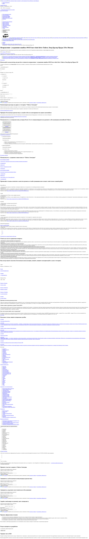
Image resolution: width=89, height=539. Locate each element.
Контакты (4, 416)
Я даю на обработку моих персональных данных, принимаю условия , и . (24, 102)
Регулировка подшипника (7, 406)
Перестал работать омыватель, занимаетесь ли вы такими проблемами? (12, 243)
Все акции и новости (4, 155)
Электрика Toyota (5, 390)
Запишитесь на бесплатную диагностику (7, 53)
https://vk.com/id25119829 (4, 225)
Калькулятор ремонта (4, 10)
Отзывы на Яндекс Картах (7, 413)
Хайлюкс (4, 368)
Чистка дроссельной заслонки (7, 404)
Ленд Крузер (4, 369)
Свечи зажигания (5, 359)
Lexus (3, 405)
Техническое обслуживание (7, 361)
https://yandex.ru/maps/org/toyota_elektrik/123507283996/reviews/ (18, 190)
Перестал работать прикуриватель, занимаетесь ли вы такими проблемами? (13, 250)
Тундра (3, 376)
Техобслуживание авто (4, 364)
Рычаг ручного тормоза (6, 400)
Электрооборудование (6, 391)
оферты (34, 102)
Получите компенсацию (6, 110)
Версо (3, 383)
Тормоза (4, 355)
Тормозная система (5, 394)
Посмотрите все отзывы (4, 236)
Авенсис (4, 380)
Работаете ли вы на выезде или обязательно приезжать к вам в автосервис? (13, 253)
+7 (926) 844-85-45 (3, 9)
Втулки (3, 358)
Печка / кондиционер (6, 354)
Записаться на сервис (4, 101)
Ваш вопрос (2, 507)
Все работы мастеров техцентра (8, 415)
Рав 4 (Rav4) (4, 374)
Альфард (4, 378)
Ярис (3, 384)
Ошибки (4, 348)
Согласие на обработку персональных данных (10, 422)
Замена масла (5, 362)
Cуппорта (4, 352)
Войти (3, 3)
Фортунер (4, 366)
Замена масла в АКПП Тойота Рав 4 (8, 407)
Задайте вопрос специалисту (5, 134)
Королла (3, 382)
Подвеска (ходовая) (5, 395)
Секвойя (3, 375)
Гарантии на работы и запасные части (9, 417)
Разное (4, 351)
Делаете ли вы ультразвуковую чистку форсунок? (9, 256)
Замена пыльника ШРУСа (7, 399)
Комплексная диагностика (7, 396)
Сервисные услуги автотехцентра (6, 386)
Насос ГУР (4, 403)
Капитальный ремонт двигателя (8, 388)
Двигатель (4, 353)
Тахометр (4, 350)
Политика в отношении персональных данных (10, 424)
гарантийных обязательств (41, 102)
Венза (3, 377)
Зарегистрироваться (5, 2)
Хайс (3, 379)
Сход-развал (4, 397)
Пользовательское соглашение (7, 423)
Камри (3, 381)
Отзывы (3, 412)
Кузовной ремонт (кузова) (7, 398)
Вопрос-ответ (4, 411)
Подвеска (4, 356)
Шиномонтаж (4, 393)
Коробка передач (5, 349)
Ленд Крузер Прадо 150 (6, 373)
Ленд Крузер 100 (5, 370)
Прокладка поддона (5, 402)
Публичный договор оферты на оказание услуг (10, 420)
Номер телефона (3, 97)
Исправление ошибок (6, 392)
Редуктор (4, 401)
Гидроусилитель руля (6, 357)
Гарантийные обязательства (7, 421)
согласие (5, 102)
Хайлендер (4, 367)
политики (31, 102)
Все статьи (2, 315)
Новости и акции (5, 410)
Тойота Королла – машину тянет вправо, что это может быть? (10, 240)
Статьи (3, 414)
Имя (1, 94)
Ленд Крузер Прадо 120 (6, 372)
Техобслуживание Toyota (6, 389)
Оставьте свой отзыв (12, 236)
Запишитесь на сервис (11, 9)
